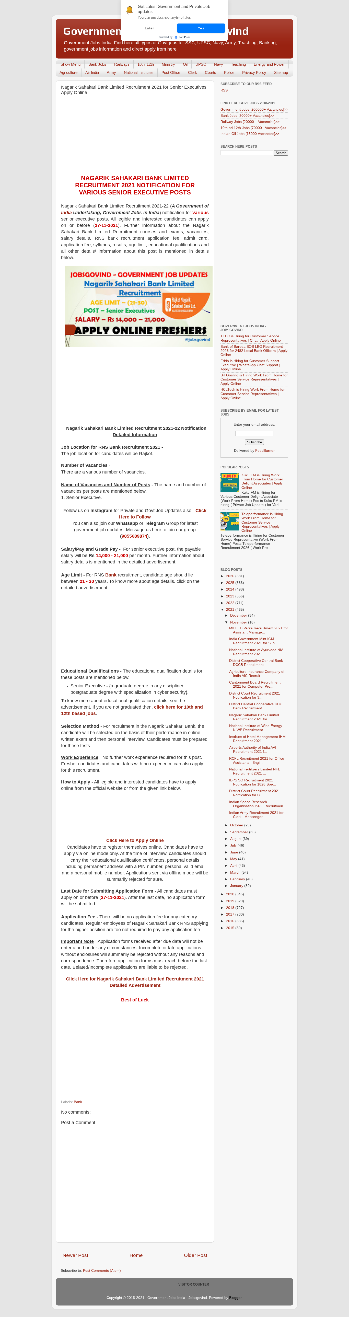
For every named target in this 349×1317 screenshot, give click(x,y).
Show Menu (70, 64)
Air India (92, 72)
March (235, 872)
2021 (230, 609)
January (237, 886)
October (237, 825)
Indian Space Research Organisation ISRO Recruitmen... (257, 804)
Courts (210, 72)
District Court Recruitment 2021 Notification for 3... (254, 695)
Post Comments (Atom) (102, 1271)
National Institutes (139, 72)
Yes (201, 28)
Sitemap (281, 72)
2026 (230, 576)
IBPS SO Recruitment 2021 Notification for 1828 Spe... (252, 782)
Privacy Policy (254, 72)
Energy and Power (269, 64)
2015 (230, 928)
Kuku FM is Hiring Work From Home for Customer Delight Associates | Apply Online (262, 481)
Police (229, 72)
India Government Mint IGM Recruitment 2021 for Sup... (253, 641)
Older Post (195, 1255)
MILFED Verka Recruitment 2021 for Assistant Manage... (258, 630)
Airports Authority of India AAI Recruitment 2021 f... (252, 750)
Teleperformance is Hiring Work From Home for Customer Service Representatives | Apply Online (262, 522)
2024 (230, 589)
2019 (230, 901)
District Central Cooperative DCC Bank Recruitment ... (255, 706)
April (234, 866)
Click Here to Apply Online (135, 840)
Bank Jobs (97, 64)
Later (149, 28)
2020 (230, 894)
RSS (224, 90)
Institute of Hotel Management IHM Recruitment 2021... (257, 739)
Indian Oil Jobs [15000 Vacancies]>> (249, 134)
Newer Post (75, 1255)
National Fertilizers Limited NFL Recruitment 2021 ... (254, 771)
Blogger (235, 1298)
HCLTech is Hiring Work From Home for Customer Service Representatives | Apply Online (252, 394)
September (239, 832)
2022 (230, 603)
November (239, 622)
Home (136, 1255)
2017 (230, 914)
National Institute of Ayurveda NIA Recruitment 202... (256, 652)
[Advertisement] (135, 136)
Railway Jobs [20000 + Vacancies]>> (250, 122)
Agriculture (68, 72)
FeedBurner (265, 451)
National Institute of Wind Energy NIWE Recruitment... (255, 728)
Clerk (192, 72)
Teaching (238, 64)
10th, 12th (145, 64)
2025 (230, 583)
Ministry (168, 64)
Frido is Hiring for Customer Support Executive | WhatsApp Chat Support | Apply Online (250, 365)
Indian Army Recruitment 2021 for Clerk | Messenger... (256, 815)
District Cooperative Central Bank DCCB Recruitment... (256, 663)
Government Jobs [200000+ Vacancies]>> (254, 109)
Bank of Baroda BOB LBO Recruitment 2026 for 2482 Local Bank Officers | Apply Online (253, 351)
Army (111, 72)
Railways (122, 64)
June (234, 852)
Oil (185, 64)
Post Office (170, 72)
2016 (230, 921)
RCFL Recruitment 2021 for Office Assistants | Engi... (256, 761)
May (234, 859)
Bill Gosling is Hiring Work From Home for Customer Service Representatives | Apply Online (254, 379)
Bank (111, 574)
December (239, 615)
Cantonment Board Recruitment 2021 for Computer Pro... (255, 684)
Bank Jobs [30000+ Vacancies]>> (247, 116)
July (234, 845)
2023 (230, 596)
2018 (230, 908)
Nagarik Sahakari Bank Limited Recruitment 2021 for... (254, 717)
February (238, 879)
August (236, 839)
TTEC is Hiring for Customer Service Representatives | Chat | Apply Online (250, 338)
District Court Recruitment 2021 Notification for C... (254, 793)
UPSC (200, 64)
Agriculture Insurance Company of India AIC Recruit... (256, 674)
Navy (218, 64)
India (66, 212)
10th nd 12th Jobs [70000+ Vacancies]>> (253, 128)
